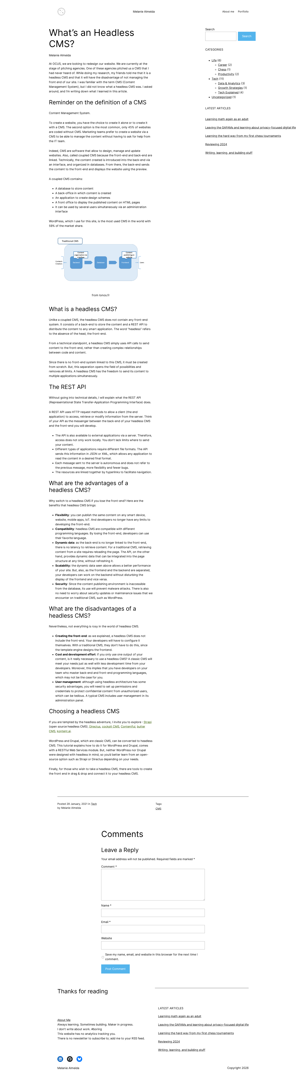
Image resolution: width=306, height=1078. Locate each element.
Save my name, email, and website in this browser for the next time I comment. (151, 957)
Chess (222, 69)
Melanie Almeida (144, 11)
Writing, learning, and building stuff (228, 152)
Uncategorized (222, 97)
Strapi (148, 722)
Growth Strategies (230, 87)
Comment (109, 866)
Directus (94, 726)
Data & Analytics (229, 83)
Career (222, 65)
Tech (215, 78)
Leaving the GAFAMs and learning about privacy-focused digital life (250, 127)
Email (106, 922)
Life (214, 60)
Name (106, 905)
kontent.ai (64, 731)
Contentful (128, 726)
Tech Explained (228, 92)
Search (210, 29)
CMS (158, 808)
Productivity (226, 74)
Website (106, 938)
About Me (63, 1020)
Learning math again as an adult (226, 119)
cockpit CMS (110, 726)
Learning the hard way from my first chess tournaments (243, 136)
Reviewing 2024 (216, 144)
